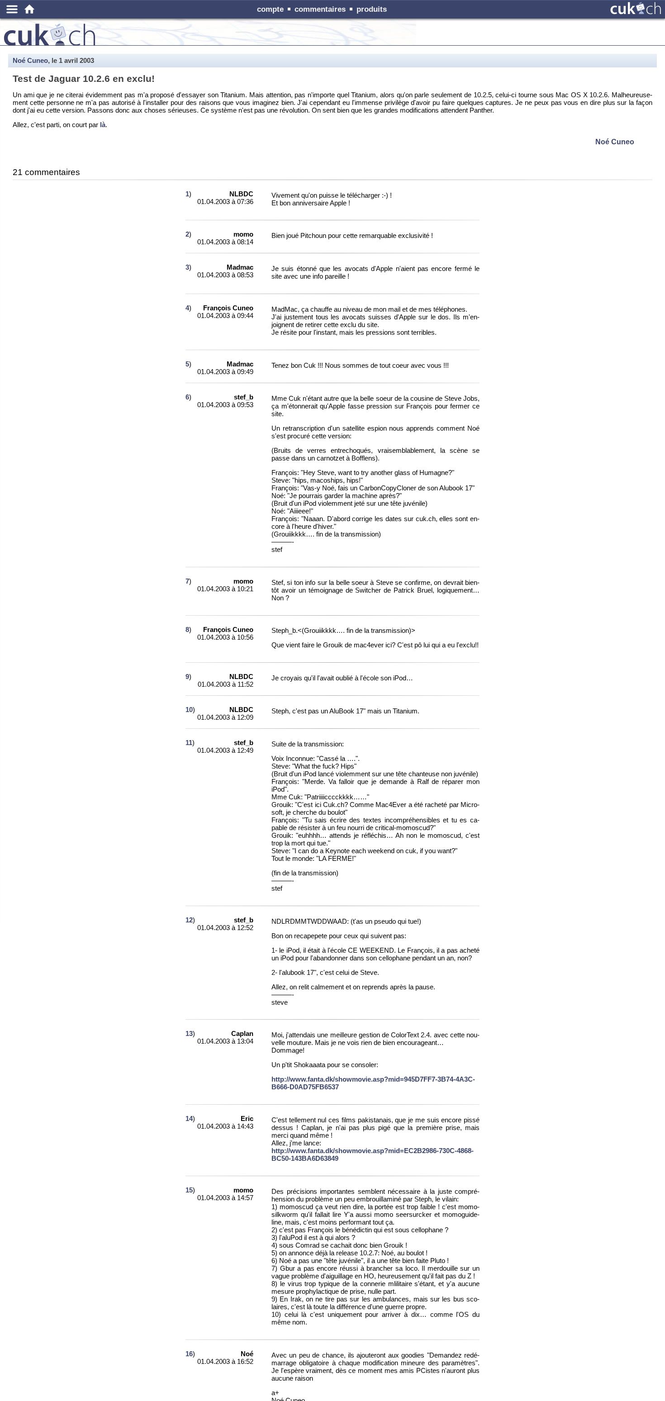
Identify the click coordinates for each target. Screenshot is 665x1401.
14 (189, 1118)
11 (188, 742)
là (102, 124)
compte (270, 9)
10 (189, 709)
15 (189, 1190)
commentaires (320, 9)
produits (371, 9)
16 (189, 1354)
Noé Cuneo (30, 60)
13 (189, 1033)
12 (189, 920)
